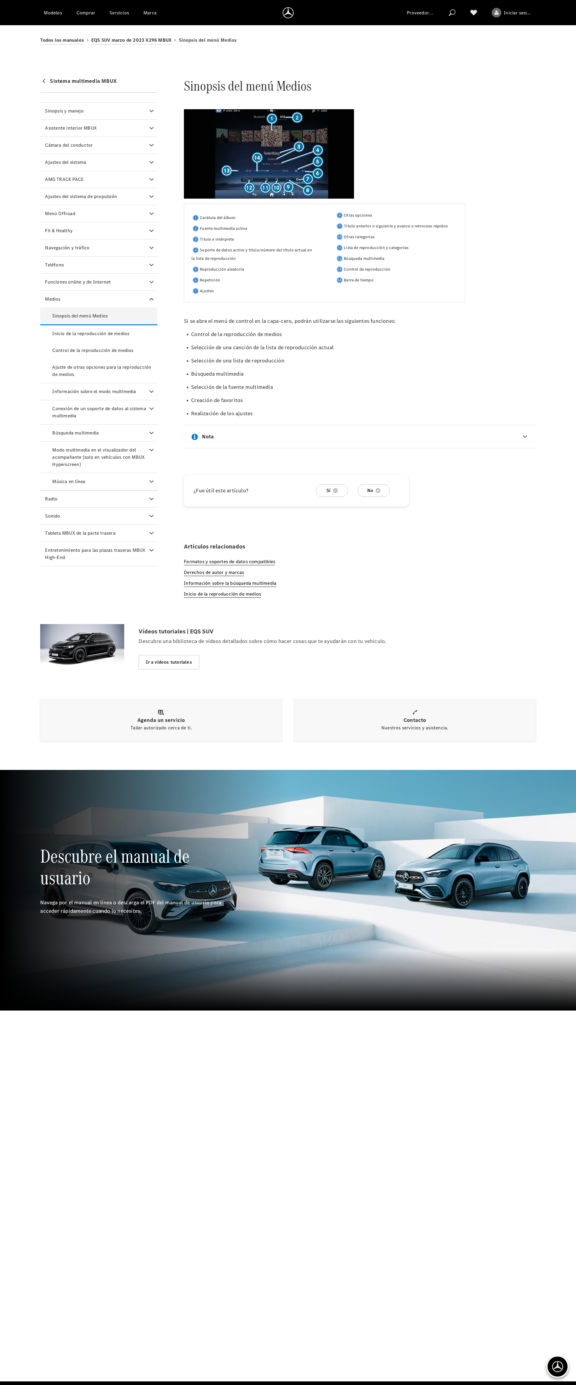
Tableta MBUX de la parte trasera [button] (80, 533)
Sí (328, 490)
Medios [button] (52, 299)
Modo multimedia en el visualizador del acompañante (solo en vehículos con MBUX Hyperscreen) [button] (98, 457)
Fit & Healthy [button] (59, 230)
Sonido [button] (52, 516)
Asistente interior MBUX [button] (71, 128)
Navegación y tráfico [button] (67, 248)
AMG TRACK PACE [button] (64, 179)
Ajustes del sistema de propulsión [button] (81, 196)
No (370, 490)
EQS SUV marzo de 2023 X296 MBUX (131, 40)
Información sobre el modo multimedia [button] (94, 391)
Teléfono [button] (54, 265)
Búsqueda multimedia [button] (75, 433)
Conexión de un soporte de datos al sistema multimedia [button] (99, 412)
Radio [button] (51, 499)
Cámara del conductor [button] (69, 145)
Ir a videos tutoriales (169, 662)
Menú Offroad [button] (60, 213)
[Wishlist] (473, 12)
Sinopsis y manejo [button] (64, 111)
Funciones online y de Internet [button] (78, 282)
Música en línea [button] (68, 481)
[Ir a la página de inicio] (288, 13)
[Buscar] (452, 12)
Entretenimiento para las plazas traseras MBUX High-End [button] (95, 553)
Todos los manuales (62, 40)
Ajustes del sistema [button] (65, 162)
